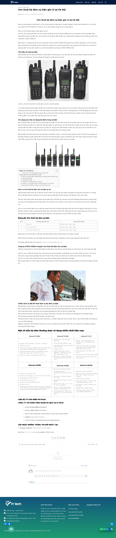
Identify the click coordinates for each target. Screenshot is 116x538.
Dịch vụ (87, 2)
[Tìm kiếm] (105, 2)
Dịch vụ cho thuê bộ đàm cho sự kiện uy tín (36, 173)
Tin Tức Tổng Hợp (31, 432)
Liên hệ (94, 2)
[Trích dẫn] (49, 476)
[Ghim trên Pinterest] (61, 438)
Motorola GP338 (27, 178)
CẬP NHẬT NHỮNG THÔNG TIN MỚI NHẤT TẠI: (36, 185)
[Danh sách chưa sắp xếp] (47, 476)
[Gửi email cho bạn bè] (58, 438)
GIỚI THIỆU (91, 444)
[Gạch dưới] (40, 476)
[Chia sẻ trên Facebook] (52, 438)
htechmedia (40, 14)
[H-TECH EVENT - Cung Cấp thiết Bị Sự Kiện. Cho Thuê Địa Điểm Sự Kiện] (14, 2)
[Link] (53, 476)
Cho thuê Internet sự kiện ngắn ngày (33, 444)
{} (55, 476)
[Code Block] (51, 476)
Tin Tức (100, 2)
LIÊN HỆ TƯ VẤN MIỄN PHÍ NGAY (32, 181)
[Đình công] (42, 476)
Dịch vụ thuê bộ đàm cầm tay (52, 242)
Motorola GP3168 (27, 180)
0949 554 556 (19, 510)
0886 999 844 (11, 510)
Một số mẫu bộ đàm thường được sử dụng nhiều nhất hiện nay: (40, 176)
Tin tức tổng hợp (23, 7)
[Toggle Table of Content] (56, 170)
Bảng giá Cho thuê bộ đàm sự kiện (31, 174)
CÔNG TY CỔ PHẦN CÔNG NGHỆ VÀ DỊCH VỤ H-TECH (38, 183)
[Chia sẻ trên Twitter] (55, 438)
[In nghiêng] (38, 476)
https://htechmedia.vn (38, 417)
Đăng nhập (84, 465)
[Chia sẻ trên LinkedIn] (63, 438)
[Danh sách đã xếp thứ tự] (44, 476)
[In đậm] (36, 476)
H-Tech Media (46, 428)
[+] (57, 476)
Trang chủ (79, 2)
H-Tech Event (36, 428)
